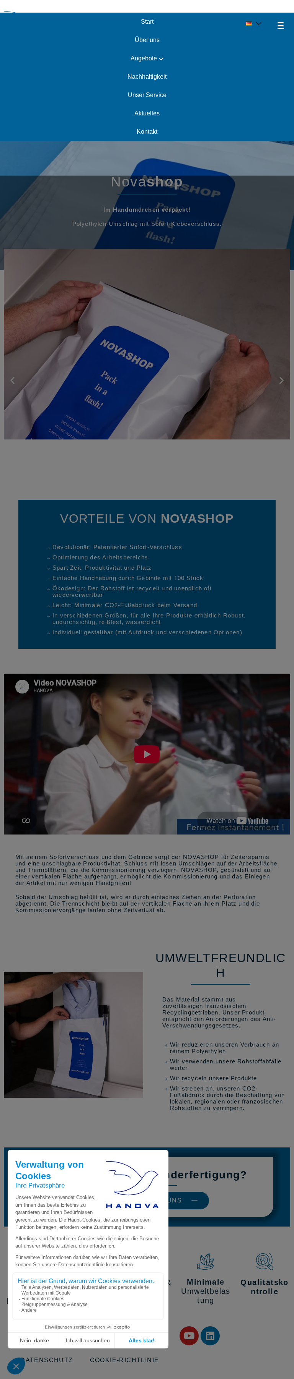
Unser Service (147, 95)
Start (147, 21)
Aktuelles (147, 113)
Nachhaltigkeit (147, 76)
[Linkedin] (210, 1335)
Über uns (147, 40)
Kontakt (147, 131)
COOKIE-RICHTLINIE (124, 1360)
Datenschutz (46, 1360)
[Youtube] (189, 1335)
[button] (12, 380)
